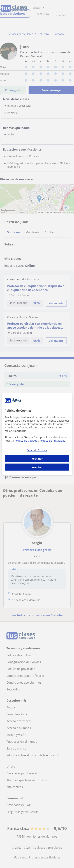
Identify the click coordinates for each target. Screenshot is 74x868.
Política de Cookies (26, 440)
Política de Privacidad (52, 440)
